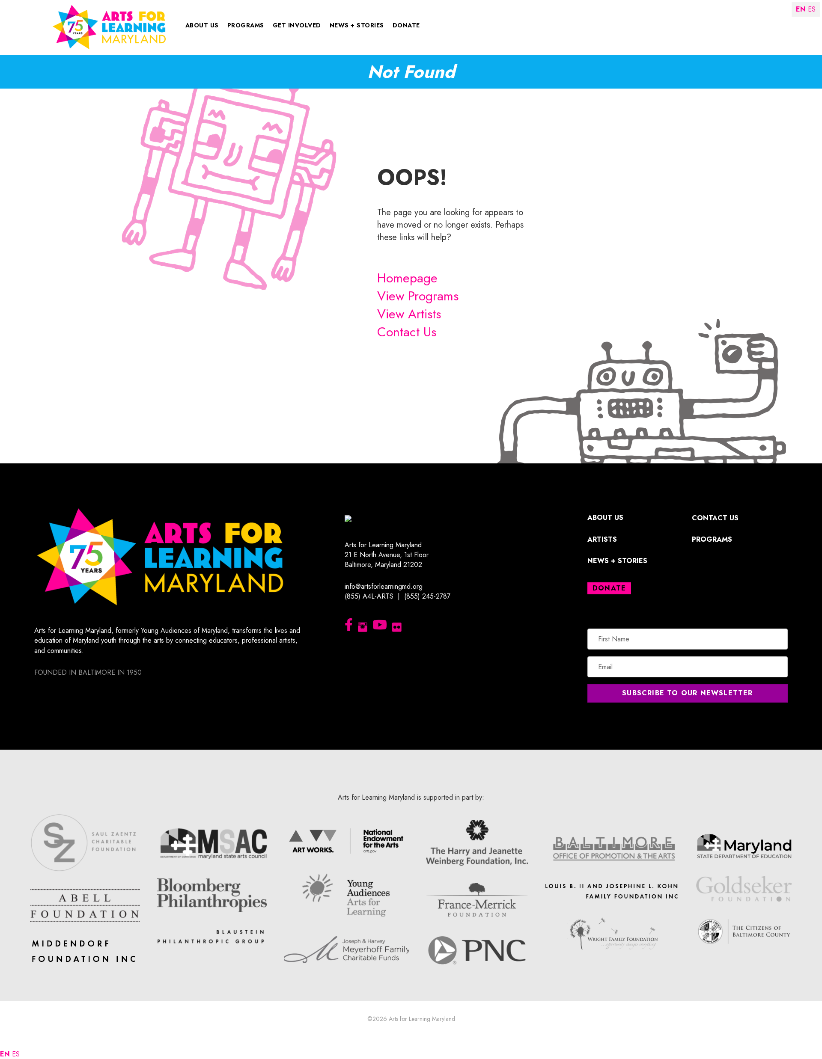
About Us (202, 25)
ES (16, 1054)
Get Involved (297, 25)
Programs (245, 25)
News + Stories (357, 25)
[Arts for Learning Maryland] (109, 26)
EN (5, 1054)
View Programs (418, 296)
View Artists (409, 314)
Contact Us (406, 332)
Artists (602, 539)
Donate (406, 25)
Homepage (407, 278)
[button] (687, 693)
